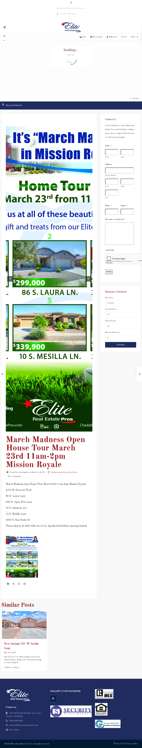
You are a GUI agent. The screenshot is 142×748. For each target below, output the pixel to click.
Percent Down (110, 309)
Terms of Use (119, 744)
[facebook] (71, 3)
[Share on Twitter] (13, 584)
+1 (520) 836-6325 (68, 14)
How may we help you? (115, 219)
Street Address (110, 175)
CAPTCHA (109, 250)
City (107, 186)
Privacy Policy (132, 744)
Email (124, 206)
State (123, 186)
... (19, 662)
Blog (65, 472)
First (107, 157)
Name (108, 146)
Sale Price (109, 298)
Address (108, 164)
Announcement (56, 472)
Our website (14, 730)
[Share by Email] (24, 584)
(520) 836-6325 (16, 721)
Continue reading (10, 667)
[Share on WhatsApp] (19, 584)
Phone (108, 206)
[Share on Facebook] (8, 584)
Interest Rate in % (112, 332)
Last (122, 157)
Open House (73, 472)
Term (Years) (110, 321)
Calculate (120, 345)
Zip (106, 197)
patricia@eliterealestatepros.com (23, 725)
